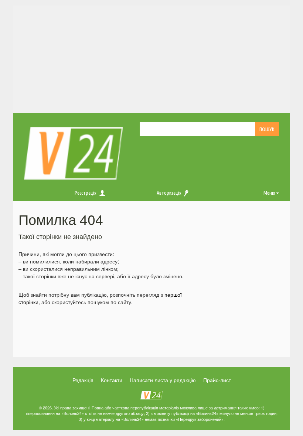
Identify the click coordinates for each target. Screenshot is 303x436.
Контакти (111, 380)
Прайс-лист (217, 380)
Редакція (82, 380)
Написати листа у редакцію (163, 380)
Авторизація (169, 193)
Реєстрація (85, 193)
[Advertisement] (151, 57)
